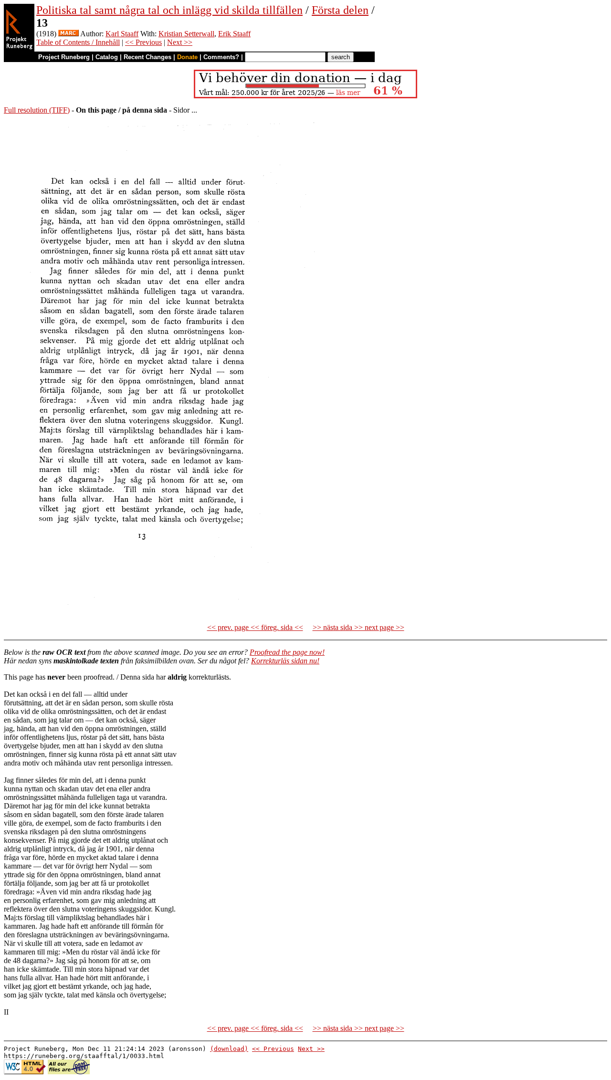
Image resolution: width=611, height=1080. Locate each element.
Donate (187, 57)
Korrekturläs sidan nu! (285, 661)
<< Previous (143, 42)
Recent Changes (147, 57)
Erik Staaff (234, 34)
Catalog (106, 57)
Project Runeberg (64, 57)
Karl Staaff (121, 34)
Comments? (221, 57)
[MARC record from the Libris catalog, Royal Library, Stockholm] (68, 34)
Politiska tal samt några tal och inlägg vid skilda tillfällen (169, 10)
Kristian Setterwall (186, 34)
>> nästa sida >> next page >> (358, 627)
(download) (229, 1048)
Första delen (340, 10)
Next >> (179, 42)
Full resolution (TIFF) (37, 110)
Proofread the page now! (287, 652)
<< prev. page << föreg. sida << (255, 627)
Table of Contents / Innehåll (78, 42)
